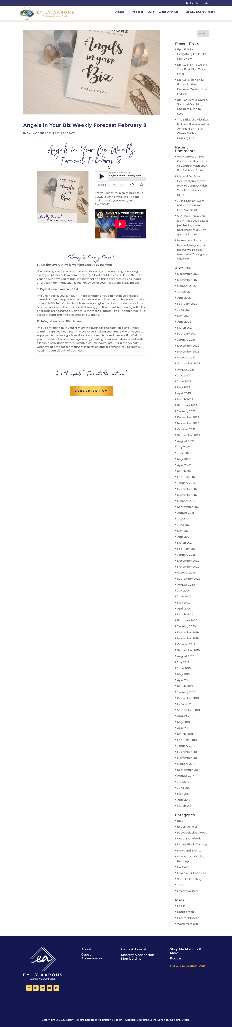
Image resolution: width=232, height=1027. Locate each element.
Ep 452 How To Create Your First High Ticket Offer (192, 69)
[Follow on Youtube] (49, 988)
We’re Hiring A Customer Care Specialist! (190, 205)
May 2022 (183, 459)
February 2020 (187, 620)
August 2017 (185, 775)
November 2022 (188, 423)
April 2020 (184, 608)
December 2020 (188, 560)
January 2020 (186, 626)
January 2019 (186, 692)
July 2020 (183, 590)
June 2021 (184, 524)
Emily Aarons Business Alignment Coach (94, 1019)
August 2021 (185, 512)
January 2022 (186, 483)
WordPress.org (187, 924)
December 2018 (188, 698)
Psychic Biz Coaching (191, 873)
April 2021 (183, 536)
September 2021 (188, 506)
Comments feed (188, 918)
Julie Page (184, 200)
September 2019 (188, 650)
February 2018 (187, 740)
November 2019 (188, 638)
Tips (180, 885)
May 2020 (183, 602)
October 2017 (186, 763)
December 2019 (188, 632)
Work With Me (168, 12)
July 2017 (183, 781)
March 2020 (185, 614)
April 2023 (184, 393)
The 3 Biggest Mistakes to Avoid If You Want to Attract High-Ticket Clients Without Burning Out (193, 129)
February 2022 (187, 477)
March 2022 (185, 471)
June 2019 (184, 668)
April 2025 (184, 297)
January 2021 (186, 554)
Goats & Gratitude (189, 838)
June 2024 (184, 309)
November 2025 (188, 280)
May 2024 (183, 315)
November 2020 (188, 566)
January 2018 (186, 745)
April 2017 (183, 799)
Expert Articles (187, 826)
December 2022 (188, 417)
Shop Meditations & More (185, 951)
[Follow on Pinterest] (42, 988)
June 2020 (184, 596)
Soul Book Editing (189, 879)
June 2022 (184, 453)
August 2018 (185, 716)
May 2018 (183, 722)
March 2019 (185, 686)
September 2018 (188, 710)
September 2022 (188, 435)
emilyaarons (35, 133)
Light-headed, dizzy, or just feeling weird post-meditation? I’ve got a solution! (192, 250)
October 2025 (186, 286)
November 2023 (188, 351)
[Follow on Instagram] (36, 988)
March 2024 (185, 327)
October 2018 (186, 704)
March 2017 (185, 805)
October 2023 (186, 357)
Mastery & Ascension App (187, 965)
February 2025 (187, 303)
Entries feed (185, 911)
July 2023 (183, 375)
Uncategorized (187, 891)
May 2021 (183, 530)
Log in (181, 906)
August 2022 (185, 441)
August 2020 (186, 584)
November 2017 (188, 758)
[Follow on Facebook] (29, 988)
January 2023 (186, 411)
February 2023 (187, 405)
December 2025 (188, 273)
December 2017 (188, 752)
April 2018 (183, 728)
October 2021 (186, 501)
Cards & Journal (133, 949)
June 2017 (184, 787)
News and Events (189, 850)
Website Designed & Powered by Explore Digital (157, 1019)
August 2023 (185, 369)
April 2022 (184, 465)
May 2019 (183, 674)
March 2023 (185, 399)
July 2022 (183, 447)
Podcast (137, 12)
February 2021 (187, 548)
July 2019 (183, 662)
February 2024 (187, 333)
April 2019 (183, 680)
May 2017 (183, 793)
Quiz (151, 12)
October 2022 (186, 429)
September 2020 (188, 578)
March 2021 (185, 542)
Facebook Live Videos (192, 832)
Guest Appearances (91, 956)
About (119, 12)
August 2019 (185, 656)
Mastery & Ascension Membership (137, 956)
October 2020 (186, 572)
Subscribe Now (91, 391)
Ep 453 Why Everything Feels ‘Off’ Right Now (192, 54)
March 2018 (185, 734)
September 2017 (188, 769)
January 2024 (186, 339)
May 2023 (183, 387)
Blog (180, 820)
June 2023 (184, 381)
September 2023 (188, 363)
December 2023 (188, 345)
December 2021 (188, 489)
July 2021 (183, 519)
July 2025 (183, 291)
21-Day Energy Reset (200, 12)
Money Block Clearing (192, 844)
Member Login (199, 3)
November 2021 (188, 495)
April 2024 (184, 321)
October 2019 (186, 644)
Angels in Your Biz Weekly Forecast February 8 (85, 125)
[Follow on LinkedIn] (56, 988)
